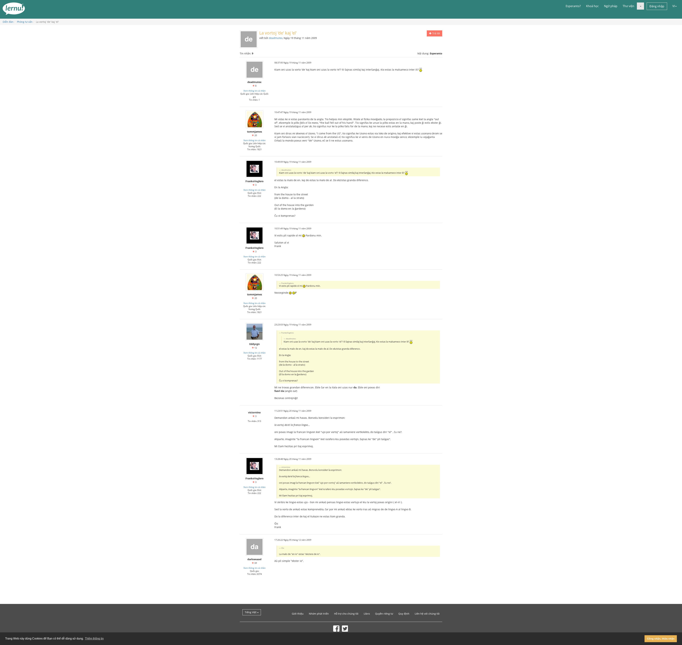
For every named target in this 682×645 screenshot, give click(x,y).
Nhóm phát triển (319, 613)
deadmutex (275, 38)
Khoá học (592, 6)
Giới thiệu (298, 613)
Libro (367, 613)
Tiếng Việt (251, 612)
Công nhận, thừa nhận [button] (661, 638)
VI (673, 6)
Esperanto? (573, 6)
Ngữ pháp (610, 6)
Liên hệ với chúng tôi (427, 613)
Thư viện (628, 6)
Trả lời (436, 33)
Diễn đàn (8, 21)
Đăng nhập (656, 6)
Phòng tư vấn (25, 21)
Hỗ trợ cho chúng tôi (346, 613)
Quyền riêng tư (384, 613)
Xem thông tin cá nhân (254, 90)
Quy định (403, 613)
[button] (640, 6)
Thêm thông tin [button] (94, 638)
